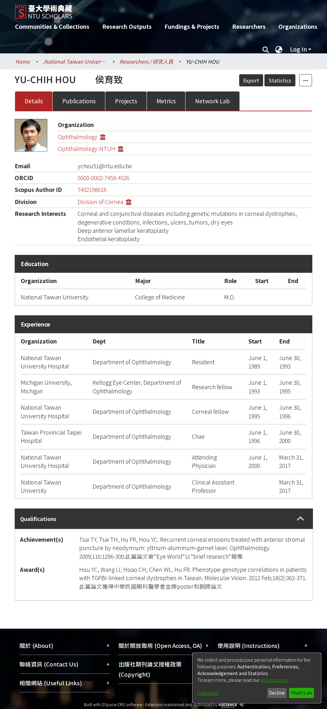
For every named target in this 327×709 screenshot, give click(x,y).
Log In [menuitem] (298, 49)
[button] (300, 519)
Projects (126, 101)
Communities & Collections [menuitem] (52, 26)
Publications (78, 101)
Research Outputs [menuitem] (127, 26)
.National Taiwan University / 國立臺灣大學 (75, 61)
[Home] (158, 9)
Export (251, 80)
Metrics (166, 101)
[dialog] (257, 678)
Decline (277, 692)
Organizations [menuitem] (297, 26)
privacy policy (274, 680)
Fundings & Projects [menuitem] (191, 26)
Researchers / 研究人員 (146, 61)
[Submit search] (266, 49)
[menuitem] (278, 49)
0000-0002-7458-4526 (103, 178)
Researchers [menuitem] (249, 26)
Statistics (280, 80)
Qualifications (38, 519)
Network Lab (212, 101)
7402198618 (92, 189)
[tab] (164, 518)
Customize (208, 692)
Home (22, 61)
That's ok (301, 692)
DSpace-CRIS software (122, 704)
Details (34, 101)
